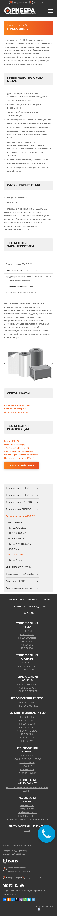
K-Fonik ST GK (27, 762)
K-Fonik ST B (27, 769)
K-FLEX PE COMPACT (27, 669)
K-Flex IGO (27, 648)
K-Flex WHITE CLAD (20, 544)
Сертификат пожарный (15, 409)
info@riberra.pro (20, 2)
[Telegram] (33, 899)
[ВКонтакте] (4, 899)
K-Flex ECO (27, 645)
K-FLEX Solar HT (27, 638)
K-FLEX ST (27, 631)
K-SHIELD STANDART (27, 684)
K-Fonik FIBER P (27, 773)
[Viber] (21, 899)
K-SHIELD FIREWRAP (27, 691)
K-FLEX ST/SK (27, 634)
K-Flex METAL (17, 28)
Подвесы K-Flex (27, 816)
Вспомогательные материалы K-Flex (27, 819)
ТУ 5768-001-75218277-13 (17, 448)
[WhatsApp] (25, 899)
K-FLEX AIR (27, 641)
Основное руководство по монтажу (21, 455)
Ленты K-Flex (27, 805)
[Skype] (29, 899)
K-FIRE (27, 830)
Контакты (28, 613)
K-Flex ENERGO (27, 702)
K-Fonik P (27, 766)
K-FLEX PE (27, 663)
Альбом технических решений (18, 451)
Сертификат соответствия (16, 412)
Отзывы (45, 599)
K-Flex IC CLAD (17, 533)
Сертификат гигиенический (17, 405)
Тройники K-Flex (27, 812)
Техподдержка (37, 606)
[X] (17, 899)
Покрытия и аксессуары (15, 444)
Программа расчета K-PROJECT (20, 458)
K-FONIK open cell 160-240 (27, 759)
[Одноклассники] (9, 899)
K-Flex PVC (15, 560)
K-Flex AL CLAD (17, 528)
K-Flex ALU (15, 549)
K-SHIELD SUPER (27, 688)
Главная (10, 25)
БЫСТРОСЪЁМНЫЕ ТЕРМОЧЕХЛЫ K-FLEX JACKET (27, 789)
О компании (18, 606)
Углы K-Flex (27, 809)
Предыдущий (4, 363)
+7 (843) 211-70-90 (42, 2)
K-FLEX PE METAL (27, 666)
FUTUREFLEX (16, 522)
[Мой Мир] (13, 899)
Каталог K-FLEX (11, 441)
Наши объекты (28, 599)
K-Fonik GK (27, 755)
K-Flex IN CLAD (17, 538)
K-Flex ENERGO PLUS (27, 706)
